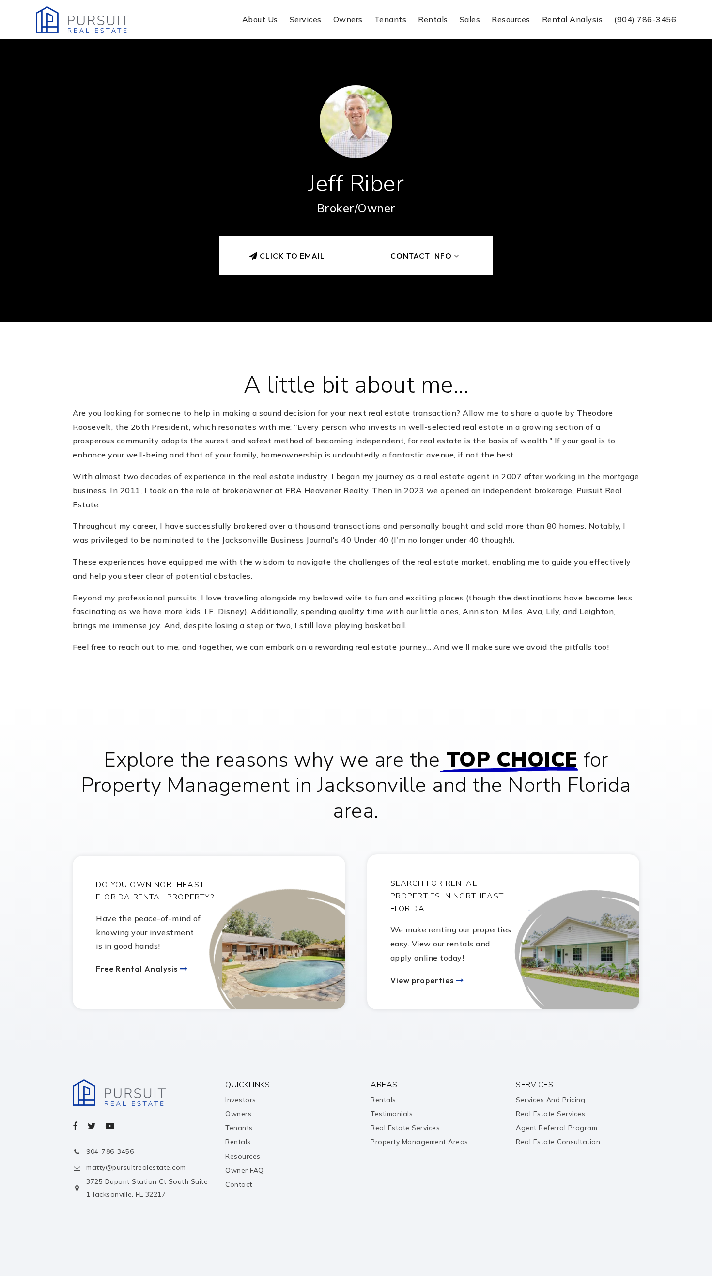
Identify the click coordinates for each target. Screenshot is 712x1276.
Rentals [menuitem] (433, 19)
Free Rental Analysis (138, 969)
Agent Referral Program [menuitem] (556, 1127)
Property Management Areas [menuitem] (419, 1141)
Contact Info (422, 256)
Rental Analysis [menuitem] (572, 19)
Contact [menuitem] (238, 1184)
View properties (423, 980)
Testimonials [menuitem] (392, 1113)
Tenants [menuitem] (390, 19)
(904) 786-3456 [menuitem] (645, 19)
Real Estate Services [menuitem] (405, 1127)
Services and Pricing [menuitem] (550, 1099)
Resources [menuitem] (511, 19)
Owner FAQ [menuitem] (244, 1170)
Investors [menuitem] (240, 1099)
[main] (356, 370)
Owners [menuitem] (348, 19)
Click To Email (291, 256)
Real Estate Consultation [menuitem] (558, 1141)
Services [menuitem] (306, 19)
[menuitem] (639, 1246)
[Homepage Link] (82, 18)
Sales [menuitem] (470, 19)
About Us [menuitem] (260, 19)
